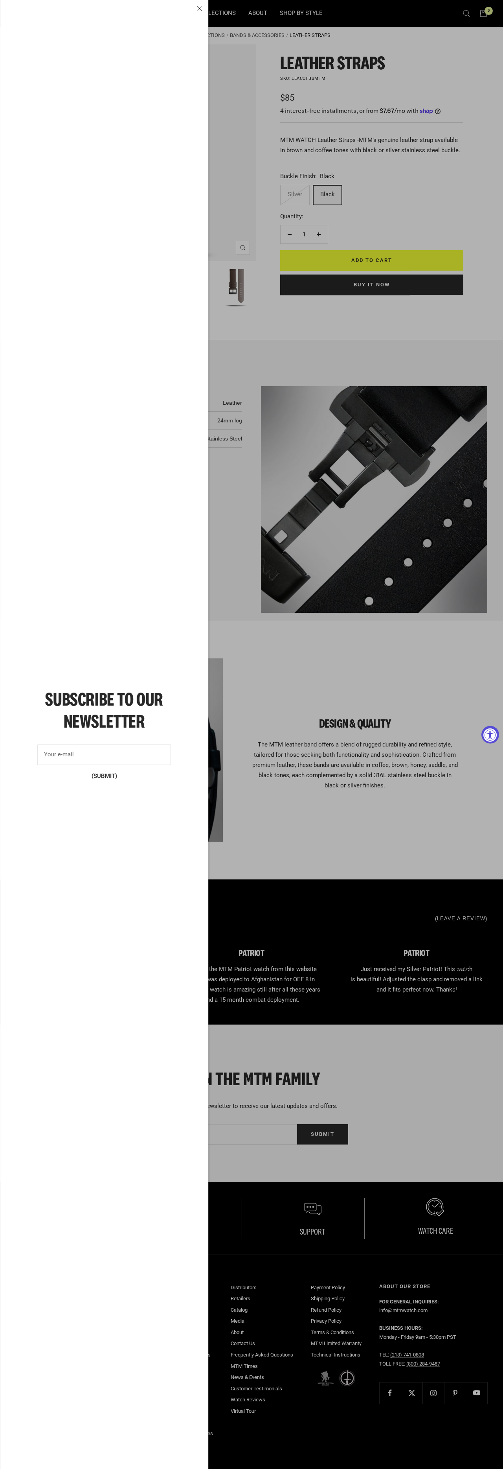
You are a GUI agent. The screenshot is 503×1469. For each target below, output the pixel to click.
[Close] (199, 8)
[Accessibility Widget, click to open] (490, 734)
